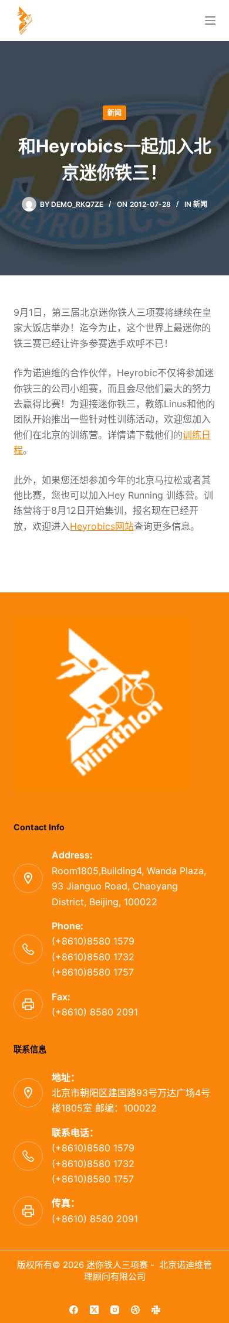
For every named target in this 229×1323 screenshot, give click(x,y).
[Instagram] (114, 1309)
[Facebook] (73, 1309)
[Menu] (210, 20)
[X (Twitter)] (94, 1309)
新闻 (114, 112)
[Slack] (155, 1309)
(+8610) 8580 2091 (95, 1012)
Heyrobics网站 (102, 526)
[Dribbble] (135, 1309)
